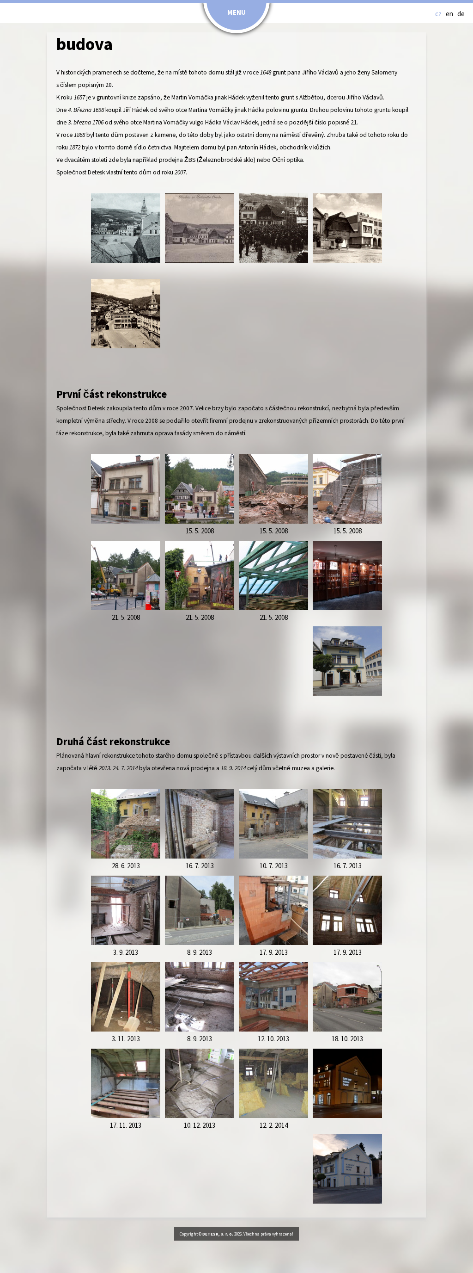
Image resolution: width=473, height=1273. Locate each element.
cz (438, 14)
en (449, 14)
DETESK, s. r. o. (217, 1234)
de (461, 14)
